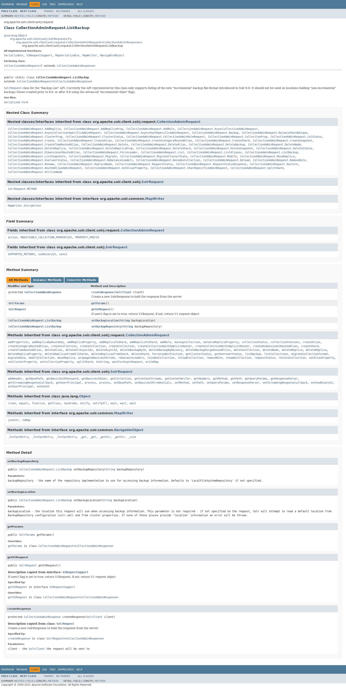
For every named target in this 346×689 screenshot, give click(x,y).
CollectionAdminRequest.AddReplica (34, 128)
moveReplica (66, 357)
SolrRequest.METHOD (22, 188)
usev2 (63, 254)
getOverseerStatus (228, 354)
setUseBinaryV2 (322, 382)
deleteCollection (246, 350)
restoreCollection (292, 357)
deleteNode (271, 350)
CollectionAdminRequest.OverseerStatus (37, 160)
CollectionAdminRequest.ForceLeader (110, 152)
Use (44, 4)
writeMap (152, 361)
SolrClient (123, 292)
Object (85, 396)
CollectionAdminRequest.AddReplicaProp (93, 128)
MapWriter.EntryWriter (24, 205)
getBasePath (34, 378)
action (12, 237)
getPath (236, 378)
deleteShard (140, 354)
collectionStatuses (285, 342)
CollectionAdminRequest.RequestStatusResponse (211, 164)
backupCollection (187, 342)
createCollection (64, 346)
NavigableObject (112, 55)
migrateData (16, 357)
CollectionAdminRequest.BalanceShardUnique (274, 132)
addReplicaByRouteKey (48, 342)
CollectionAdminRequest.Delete (104, 144)
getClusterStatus (198, 354)
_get (83, 436)
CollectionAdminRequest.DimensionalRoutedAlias (44, 152)
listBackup (253, 354)
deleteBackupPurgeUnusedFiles (208, 350)
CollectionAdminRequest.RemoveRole (279, 160)
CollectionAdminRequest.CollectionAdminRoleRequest (165, 136)
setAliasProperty (322, 357)
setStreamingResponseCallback (285, 382)
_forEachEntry (18, 436)
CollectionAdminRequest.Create (31, 140)
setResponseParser (245, 382)
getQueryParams (256, 378)
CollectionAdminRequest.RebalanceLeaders (101, 160)
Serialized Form (16, 102)
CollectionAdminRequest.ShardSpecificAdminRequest (188, 168)
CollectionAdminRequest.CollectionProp (237, 136)
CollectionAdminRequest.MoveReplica (267, 156)
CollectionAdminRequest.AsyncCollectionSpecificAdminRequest (54, 132)
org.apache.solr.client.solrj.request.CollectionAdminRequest (58, 42)
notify (85, 403)
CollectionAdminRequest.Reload (226, 160)
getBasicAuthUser (94, 378)
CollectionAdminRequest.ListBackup (271, 152)
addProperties (18, 342)
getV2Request (101, 309)
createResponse (102, 292)
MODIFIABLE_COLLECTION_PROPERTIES (46, 237)
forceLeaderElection (167, 354)
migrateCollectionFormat (309, 354)
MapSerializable (67, 55)
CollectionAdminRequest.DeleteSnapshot (223, 148)
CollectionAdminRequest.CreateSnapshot (282, 140)
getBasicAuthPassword (62, 378)
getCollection (120, 378)
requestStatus (264, 357)
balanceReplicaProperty (220, 342)
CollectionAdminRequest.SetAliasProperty (116, 168)
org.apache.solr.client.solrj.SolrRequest (37, 38)
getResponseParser (284, 378)
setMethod (181, 382)
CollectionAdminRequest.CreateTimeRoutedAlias (43, 144)
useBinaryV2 (47, 254)
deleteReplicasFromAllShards (66, 354)
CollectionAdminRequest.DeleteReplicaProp (101, 148)
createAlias (311, 342)
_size (132, 436)
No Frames (63, 11)
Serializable (13, 55)
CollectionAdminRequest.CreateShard (222, 140)
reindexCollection (160, 357)
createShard (310, 346)
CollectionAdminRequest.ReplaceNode (84, 164)
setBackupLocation (105, 320)
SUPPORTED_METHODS (21, 254)
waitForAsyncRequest (127, 361)
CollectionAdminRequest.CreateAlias (84, 140)
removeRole (214, 357)
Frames (49, 11)
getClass (54, 403)
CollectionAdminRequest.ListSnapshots (36, 156)
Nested (19, 16)
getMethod (220, 378)
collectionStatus (254, 342)
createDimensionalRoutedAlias (275, 346)
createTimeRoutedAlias (24, 350)
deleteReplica (292, 350)
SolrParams (16, 303)
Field (29, 16)
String (125, 320)
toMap (26, 420)
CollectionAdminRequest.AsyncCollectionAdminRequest (218, 128)
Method (53, 16)
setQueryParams (217, 382)
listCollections (276, 354)
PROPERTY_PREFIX (87, 237)
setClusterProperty (22, 361)
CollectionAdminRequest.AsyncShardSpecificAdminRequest (146, 132)
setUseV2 (43, 386)
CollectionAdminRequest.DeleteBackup (217, 144)
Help (79, 4)
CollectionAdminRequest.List (162, 152)
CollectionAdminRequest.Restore (274, 164)
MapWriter (89, 55)
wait (113, 403)
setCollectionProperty (56, 361)
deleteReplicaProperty (24, 354)
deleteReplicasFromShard (109, 354)
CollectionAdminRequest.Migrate (93, 156)
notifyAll (100, 403)
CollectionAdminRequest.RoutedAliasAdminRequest (44, 168)
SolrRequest (153, 182)
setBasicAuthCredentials (152, 382)
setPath (197, 382)
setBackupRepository (106, 326)
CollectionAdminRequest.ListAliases (214, 152)
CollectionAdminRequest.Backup (215, 132)
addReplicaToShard (112, 342)
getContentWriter (177, 378)
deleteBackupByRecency (165, 350)
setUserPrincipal (20, 386)
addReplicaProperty (81, 342)
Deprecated (66, 4)
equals (24, 403)
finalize (38, 403)
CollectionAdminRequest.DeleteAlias (158, 144)
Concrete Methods (81, 280)
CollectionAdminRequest (21, 65)
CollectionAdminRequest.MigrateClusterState (153, 156)
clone (12, 403)
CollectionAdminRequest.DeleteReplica (36, 148)
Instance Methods (47, 280)
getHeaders (202, 378)
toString (102, 361)
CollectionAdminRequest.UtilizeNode (35, 172)
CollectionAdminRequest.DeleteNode (274, 144)
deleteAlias (53, 350)
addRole (165, 342)
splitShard (85, 361)
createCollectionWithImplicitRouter (165, 346)
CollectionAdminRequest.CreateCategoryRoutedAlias (153, 140)
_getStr (104, 436)
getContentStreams (148, 378)
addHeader (15, 378)
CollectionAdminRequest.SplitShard (256, 168)
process (90, 382)
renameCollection (238, 357)
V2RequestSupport (39, 55)
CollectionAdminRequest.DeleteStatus (284, 148)
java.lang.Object (15, 35)
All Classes (86, 11)
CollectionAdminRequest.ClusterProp (35, 136)
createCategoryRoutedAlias (28, 346)
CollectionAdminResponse (121, 42)
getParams (98, 303)
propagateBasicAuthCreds (96, 357)
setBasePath (122, 382)
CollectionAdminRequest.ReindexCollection (168, 160)
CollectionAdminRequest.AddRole (150, 128)
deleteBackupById (133, 350)
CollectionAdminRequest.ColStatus (296, 136)
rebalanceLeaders (131, 357)
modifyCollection (41, 357)
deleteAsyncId (106, 350)
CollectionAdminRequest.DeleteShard (163, 148)
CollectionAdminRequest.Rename (31, 164)
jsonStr (13, 420)
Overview (7, 4)
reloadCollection (190, 357)
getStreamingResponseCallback (30, 382)
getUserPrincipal (68, 382)
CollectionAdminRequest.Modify (213, 156)
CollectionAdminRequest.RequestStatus (144, 164)
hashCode (70, 403)
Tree (52, 4)
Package (21, 4)
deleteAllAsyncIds (79, 350)
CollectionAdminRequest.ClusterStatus (94, 136)
